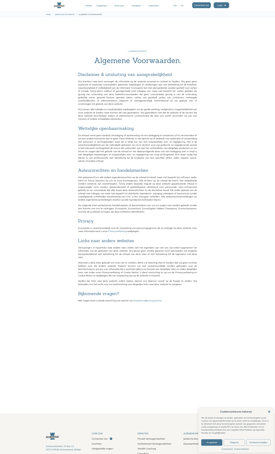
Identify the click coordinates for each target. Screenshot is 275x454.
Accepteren (212, 442)
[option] (175, 6)
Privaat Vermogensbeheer (151, 438)
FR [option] (181, 5)
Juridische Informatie (65, 14)
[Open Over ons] (126, 5)
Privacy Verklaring (241, 449)
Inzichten (97, 443)
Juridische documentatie (195, 438)
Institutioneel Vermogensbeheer (154, 443)
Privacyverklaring (117, 231)
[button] (269, 411)
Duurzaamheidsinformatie (196, 443)
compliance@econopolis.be (147, 300)
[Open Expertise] (109, 5)
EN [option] (175, 5)
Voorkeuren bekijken (258, 442)
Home (48, 14)
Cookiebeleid (227, 449)
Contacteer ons (100, 438)
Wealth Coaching (147, 448)
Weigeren (234, 442)
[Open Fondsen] (143, 5)
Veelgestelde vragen (102, 448)
